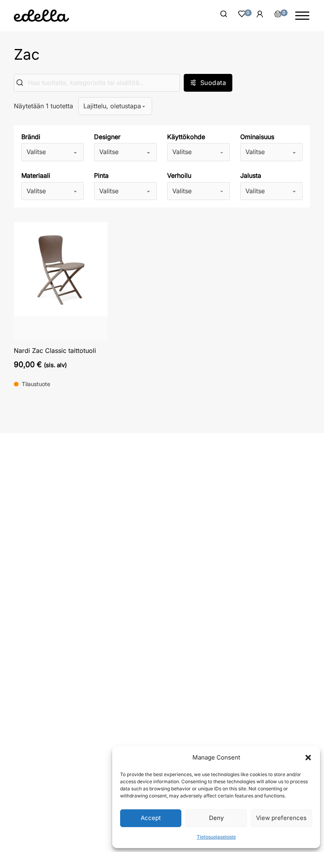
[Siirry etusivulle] (41, 15)
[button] (308, 758)
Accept (151, 818)
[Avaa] (302, 15)
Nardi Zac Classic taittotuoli (55, 350)
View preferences (281, 818)
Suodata (213, 83)
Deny (216, 818)
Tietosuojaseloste (216, 837)
